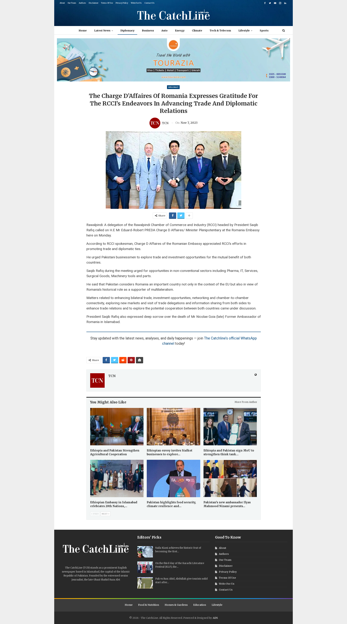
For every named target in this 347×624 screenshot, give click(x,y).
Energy (180, 30)
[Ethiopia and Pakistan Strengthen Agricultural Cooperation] (117, 426)
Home (83, 30)
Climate (197, 30)
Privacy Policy (122, 3)
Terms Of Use (107, 3)
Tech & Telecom (220, 30)
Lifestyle (244, 30)
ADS (215, 617)
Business (148, 30)
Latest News (102, 30)
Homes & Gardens (176, 604)
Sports (264, 30)
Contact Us (149, 3)
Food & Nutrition (148, 604)
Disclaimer (93, 3)
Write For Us (136, 3)
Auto (164, 30)
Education (199, 604)
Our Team (72, 3)
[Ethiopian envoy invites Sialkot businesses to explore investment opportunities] (173, 426)
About (62, 3)
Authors (82, 3)
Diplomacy (127, 30)
